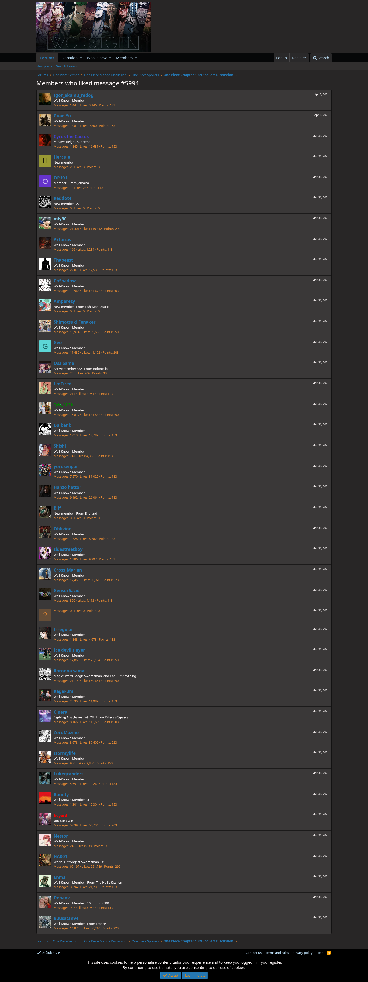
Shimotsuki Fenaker (75, 322)
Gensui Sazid (67, 590)
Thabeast (63, 260)
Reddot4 (62, 198)
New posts (44, 66)
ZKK (106, 903)
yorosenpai (65, 466)
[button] (81, 57)
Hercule (62, 157)
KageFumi (64, 691)
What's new (97, 57)
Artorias (62, 239)
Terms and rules (277, 952)
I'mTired (63, 384)
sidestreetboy (68, 549)
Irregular (63, 629)
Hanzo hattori (68, 487)
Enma (60, 877)
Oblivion (63, 529)
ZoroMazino (66, 732)
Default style (50, 952)
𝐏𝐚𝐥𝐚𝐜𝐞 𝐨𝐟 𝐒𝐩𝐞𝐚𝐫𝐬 (116, 717)
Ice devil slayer (69, 650)
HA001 (60, 856)
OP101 (60, 178)
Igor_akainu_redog (74, 95)
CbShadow (65, 281)
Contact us (254, 952)
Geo (58, 342)
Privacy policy (302, 952)
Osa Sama (64, 363)
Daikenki (63, 425)
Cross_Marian (68, 570)
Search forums (67, 66)
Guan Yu (62, 116)
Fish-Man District (97, 306)
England (91, 513)
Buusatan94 (66, 918)
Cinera (60, 712)
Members (124, 57)
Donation (70, 57)
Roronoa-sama (69, 671)
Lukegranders (68, 774)
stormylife (65, 753)
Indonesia (100, 368)
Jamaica (83, 183)
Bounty (61, 794)
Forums (47, 57)
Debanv (62, 898)
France (101, 923)
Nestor (61, 836)
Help (319, 952)
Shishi (60, 446)
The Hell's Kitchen (109, 882)
